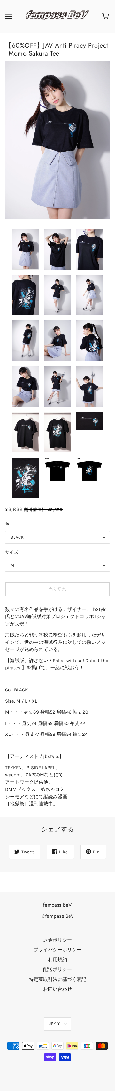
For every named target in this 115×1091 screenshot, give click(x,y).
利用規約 (57, 960)
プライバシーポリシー (57, 950)
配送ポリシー (57, 969)
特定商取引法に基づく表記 (57, 979)
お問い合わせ (57, 989)
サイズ (12, 552)
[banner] (56, 16)
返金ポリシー (57, 940)
